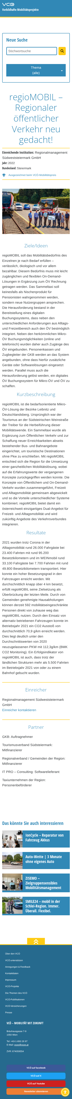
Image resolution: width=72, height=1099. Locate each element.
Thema (36, 70)
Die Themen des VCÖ (16, 993)
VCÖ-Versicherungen (16, 1006)
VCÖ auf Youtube (36, 1083)
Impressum (10, 980)
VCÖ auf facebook (36, 1068)
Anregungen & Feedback (17, 967)
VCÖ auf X (36, 1076)
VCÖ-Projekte (12, 986)
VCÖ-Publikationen (15, 999)
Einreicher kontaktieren (19, 710)
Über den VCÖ (12, 953)
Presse (8, 1012)
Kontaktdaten (11, 973)
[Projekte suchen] (62, 51)
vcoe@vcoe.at (21, 1045)
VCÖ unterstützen (14, 960)
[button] (29, 175)
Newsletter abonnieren (36, 1091)
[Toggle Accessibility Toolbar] (65, 1092)
